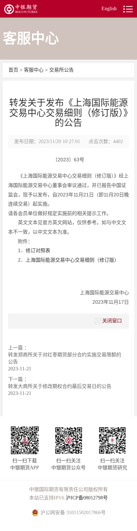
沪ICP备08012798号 (87, 497)
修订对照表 (38, 250)
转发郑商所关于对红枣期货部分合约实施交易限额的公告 (64, 358)
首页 (14, 70)
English (109, 8)
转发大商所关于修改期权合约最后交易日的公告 (59, 386)
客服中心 (34, 70)
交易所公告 (61, 70)
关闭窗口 (112, 320)
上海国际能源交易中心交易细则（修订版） (72, 260)
